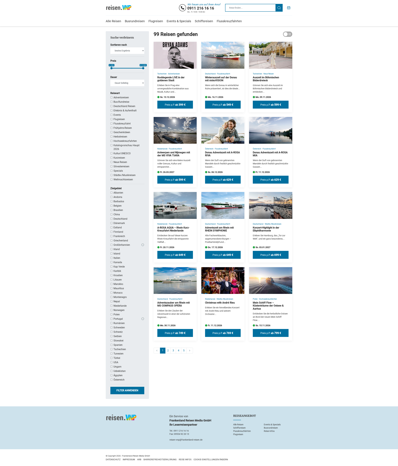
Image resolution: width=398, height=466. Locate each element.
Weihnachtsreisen (123, 179)
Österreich (119, 379)
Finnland (118, 231)
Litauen (117, 279)
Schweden (119, 327)
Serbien (117, 336)
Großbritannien (121, 244)
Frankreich (119, 236)
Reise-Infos (269, 431)
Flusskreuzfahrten (229, 21)
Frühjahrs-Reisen (122, 127)
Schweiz (118, 331)
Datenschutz (113, 459)
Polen (116, 314)
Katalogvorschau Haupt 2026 (126, 147)
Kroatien (118, 275)
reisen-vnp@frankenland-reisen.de (185, 440)
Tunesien (118, 353)
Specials (118, 170)
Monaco (118, 292)
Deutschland (120, 218)
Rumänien (119, 323)
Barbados (118, 201)
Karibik (117, 271)
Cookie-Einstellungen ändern (211, 459)
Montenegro (120, 297)
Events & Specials (179, 21)
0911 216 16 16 (200, 8)
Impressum (129, 459)
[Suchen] (279, 7)
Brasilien (118, 210)
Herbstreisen (120, 136)
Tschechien (119, 349)
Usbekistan (119, 371)
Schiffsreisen (204, 21)
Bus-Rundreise (121, 101)
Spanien (118, 344)
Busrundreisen (135, 21)
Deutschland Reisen (124, 106)
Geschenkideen (121, 132)
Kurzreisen (119, 157)
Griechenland (120, 240)
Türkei (116, 357)
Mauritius (118, 288)
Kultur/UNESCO (122, 153)
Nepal (116, 301)
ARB (139, 459)
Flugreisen (155, 21)
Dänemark (119, 223)
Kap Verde (119, 266)
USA (115, 362)
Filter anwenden (127, 390)
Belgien (117, 205)
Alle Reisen (113, 21)
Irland (116, 249)
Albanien (118, 192)
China (116, 214)
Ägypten (118, 375)
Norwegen (119, 310)
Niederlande (120, 305)
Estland (117, 227)
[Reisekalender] (288, 7)
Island (116, 253)
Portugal (118, 318)
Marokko (118, 284)
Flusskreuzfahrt (122, 123)
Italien (116, 257)
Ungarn (117, 366)
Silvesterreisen (121, 166)
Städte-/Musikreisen (124, 175)
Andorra (117, 197)
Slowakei (118, 340)
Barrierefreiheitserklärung (160, 459)
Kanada (117, 262)
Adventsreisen (121, 97)
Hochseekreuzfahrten (125, 140)
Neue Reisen (120, 162)
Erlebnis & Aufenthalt (125, 110)
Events (117, 114)
